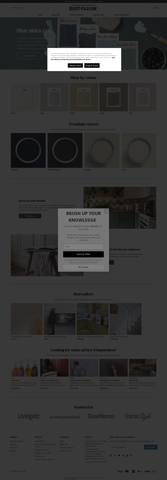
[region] (84, 59)
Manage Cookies (75, 65)
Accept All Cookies (92, 65)
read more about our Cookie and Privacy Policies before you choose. (83, 58)
